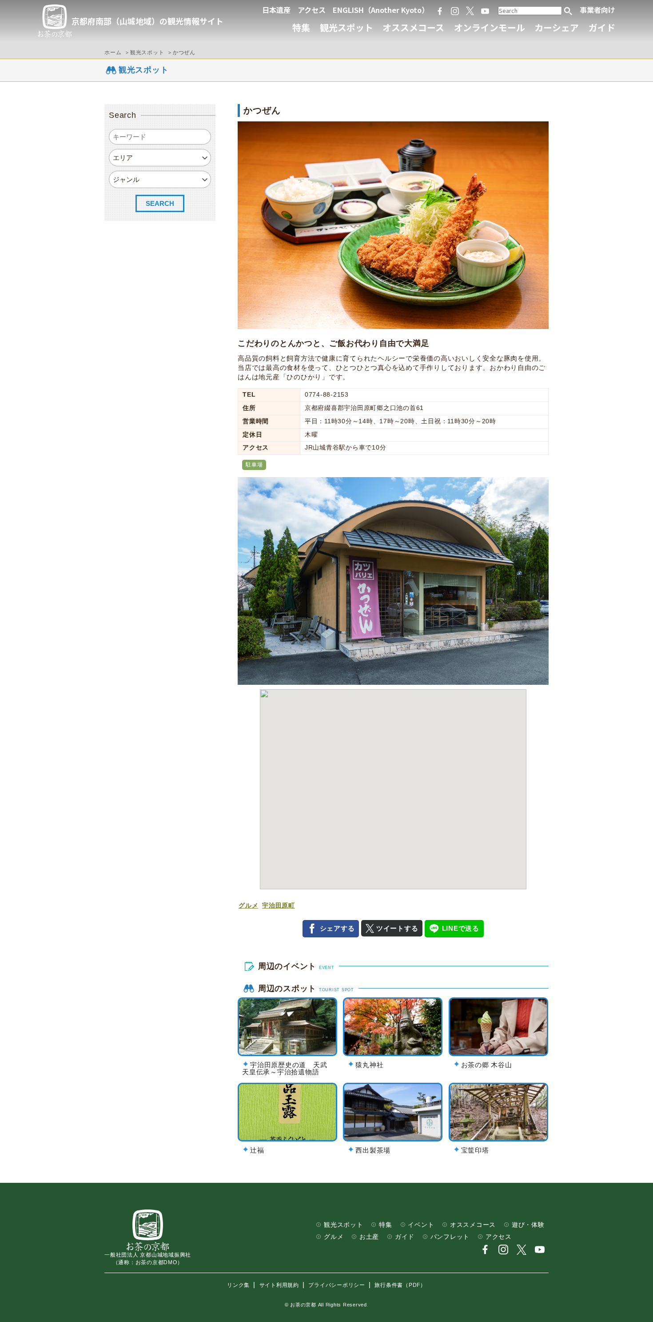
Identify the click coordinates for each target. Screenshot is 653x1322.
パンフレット (450, 1237)
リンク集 (238, 1285)
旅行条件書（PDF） (400, 1285)
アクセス (312, 9)
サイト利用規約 (279, 1285)
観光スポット (346, 27)
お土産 (369, 1237)
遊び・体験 (528, 1225)
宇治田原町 (278, 905)
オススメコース (413, 27)
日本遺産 (276, 9)
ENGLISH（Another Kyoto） (381, 9)
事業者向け (597, 9)
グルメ (248, 905)
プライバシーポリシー (336, 1285)
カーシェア (556, 27)
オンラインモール (489, 27)
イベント (421, 1225)
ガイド (602, 27)
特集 (301, 27)
